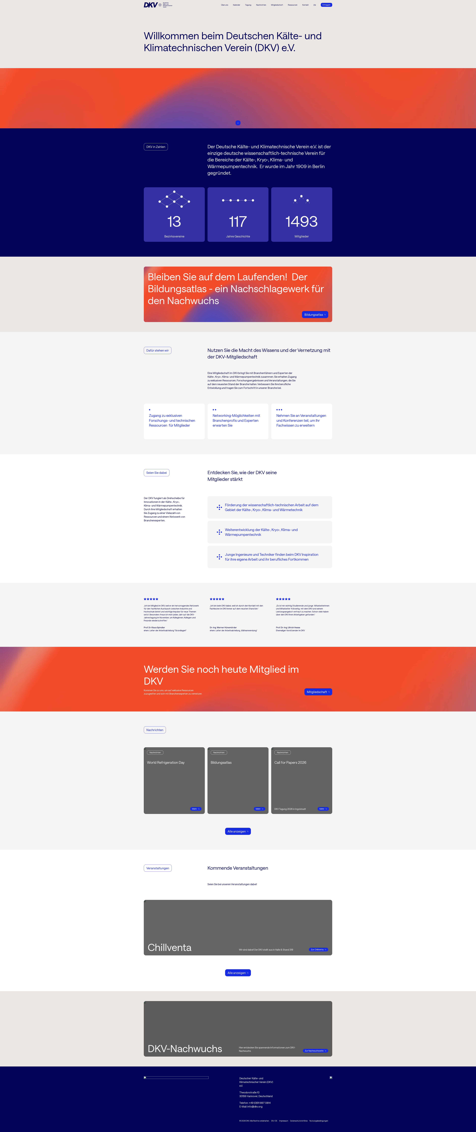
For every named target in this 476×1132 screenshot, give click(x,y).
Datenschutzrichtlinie (299, 1121)
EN (272, 1121)
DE (276, 1121)
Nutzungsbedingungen (319, 1121)
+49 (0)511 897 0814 (260, 1102)
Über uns (224, 5)
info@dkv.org (254, 1106)
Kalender (236, 5)
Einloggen (326, 5)
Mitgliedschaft (277, 5)
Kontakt (305, 5)
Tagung (248, 5)
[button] (248, 5)
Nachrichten (261, 5)
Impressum (283, 1121)
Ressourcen (292, 5)
